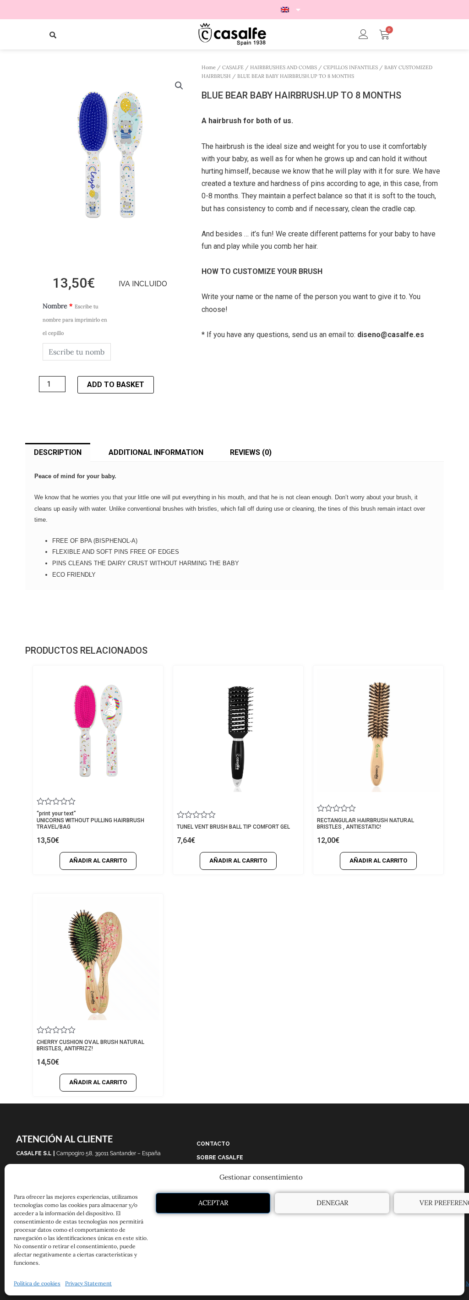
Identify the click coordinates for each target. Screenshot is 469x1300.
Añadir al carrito (98, 860)
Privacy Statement (88, 1283)
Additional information (156, 452)
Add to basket (115, 384)
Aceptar (213, 1202)
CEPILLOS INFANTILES (350, 67)
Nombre (75, 319)
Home (209, 67)
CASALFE (233, 67)
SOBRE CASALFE (219, 1157)
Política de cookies (37, 1283)
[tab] (57, 452)
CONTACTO (213, 1144)
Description (58, 452)
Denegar (332, 1202)
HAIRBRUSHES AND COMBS (283, 67)
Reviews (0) (251, 452)
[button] (53, 35)
